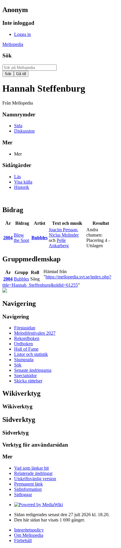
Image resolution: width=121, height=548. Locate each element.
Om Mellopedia (28, 535)
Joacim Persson (63, 229)
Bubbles (39, 237)
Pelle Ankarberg (59, 243)
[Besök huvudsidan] (4, 290)
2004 (8, 237)
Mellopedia (12, 44)
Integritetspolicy (29, 529)
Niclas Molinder (64, 234)
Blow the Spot (21, 237)
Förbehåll (23, 540)
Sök (7, 55)
